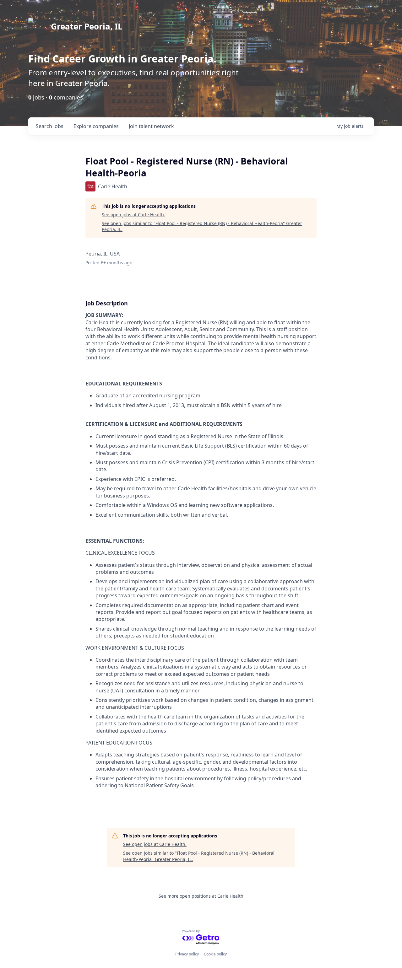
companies (96, 126)
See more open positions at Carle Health (201, 896)
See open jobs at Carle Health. (133, 215)
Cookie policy (215, 954)
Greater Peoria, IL (86, 26)
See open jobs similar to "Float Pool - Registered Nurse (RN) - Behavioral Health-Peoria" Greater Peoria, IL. (202, 226)
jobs (49, 126)
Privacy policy (187, 954)
